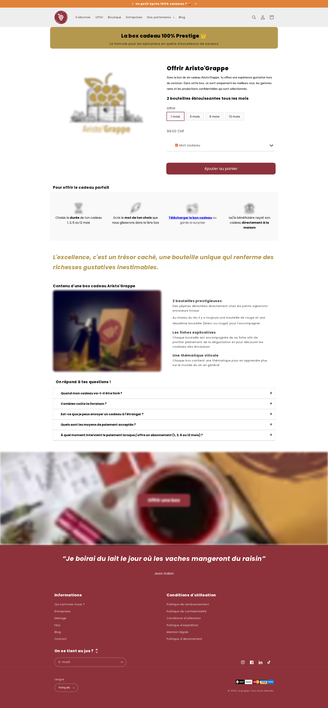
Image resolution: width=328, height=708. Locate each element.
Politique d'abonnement (184, 639)
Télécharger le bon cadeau (190, 217)
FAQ (57, 625)
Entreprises (62, 611)
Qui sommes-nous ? (69, 604)
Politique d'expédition (183, 625)
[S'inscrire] (121, 662)
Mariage (60, 618)
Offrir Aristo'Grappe (198, 68)
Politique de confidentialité (187, 611)
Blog (57, 632)
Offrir (171, 109)
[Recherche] (254, 17)
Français (64, 687)
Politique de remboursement (188, 604)
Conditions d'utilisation (184, 618)
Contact (60, 639)
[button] (160, 17)
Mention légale (177, 632)
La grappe (243, 690)
